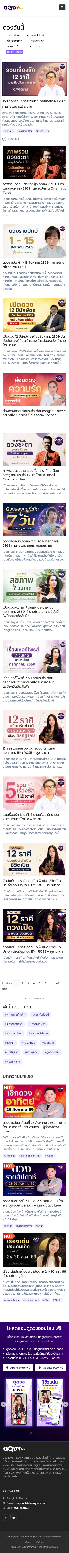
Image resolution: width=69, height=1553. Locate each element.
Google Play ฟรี (53, 1367)
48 (57, 983)
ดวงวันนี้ (13, 27)
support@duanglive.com (31, 1503)
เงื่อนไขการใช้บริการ (34, 1542)
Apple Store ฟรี (20, 1367)
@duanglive (21, 1508)
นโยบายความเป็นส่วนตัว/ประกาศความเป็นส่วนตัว (34, 1546)
